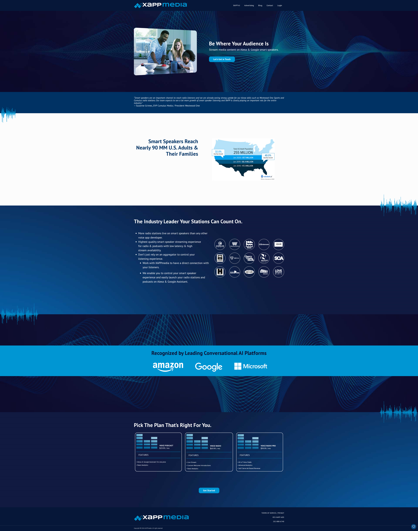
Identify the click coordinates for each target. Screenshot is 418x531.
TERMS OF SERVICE (268, 513)
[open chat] (413, 526)
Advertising (249, 5)
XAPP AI (236, 5)
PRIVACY (281, 513)
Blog (260, 5)
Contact (270, 5)
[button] (222, 59)
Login (279, 5)
